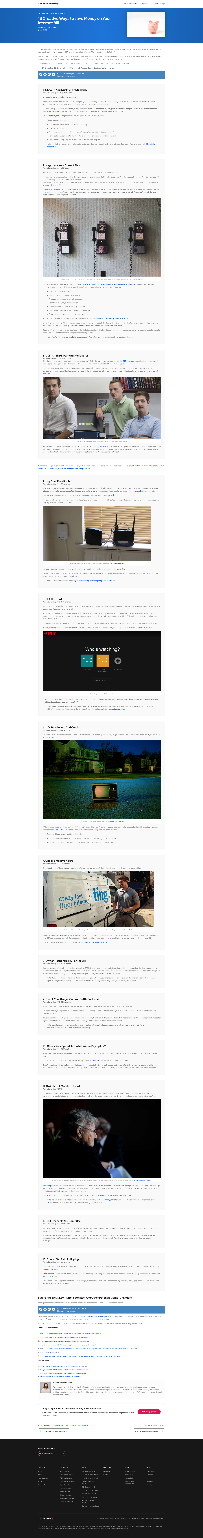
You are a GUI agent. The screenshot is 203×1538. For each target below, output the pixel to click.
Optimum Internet (66, 1502)
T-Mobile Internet (66, 1478)
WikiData (150, 1485)
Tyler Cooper (52, 27)
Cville (130, 930)
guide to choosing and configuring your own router (95, 580)
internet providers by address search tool (113, 318)
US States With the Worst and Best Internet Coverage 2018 (60, 1376)
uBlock (50, 1202)
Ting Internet (65, 935)
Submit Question (149, 1412)
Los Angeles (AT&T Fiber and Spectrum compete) (67, 468)
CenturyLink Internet (67, 1481)
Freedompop (48, 1185)
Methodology (43, 1478)
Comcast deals (61, 830)
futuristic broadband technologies (94, 1316)
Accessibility (129, 1478)
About (40, 1471)
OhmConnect (48, 1273)
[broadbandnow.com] (48, 4)
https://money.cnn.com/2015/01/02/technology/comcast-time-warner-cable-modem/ (68, 1345)
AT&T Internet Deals (88, 1471)
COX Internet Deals (88, 1487)
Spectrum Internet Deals (90, 1475)
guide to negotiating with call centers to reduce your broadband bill (108, 284)
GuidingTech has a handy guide (102, 1200)
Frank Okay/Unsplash (117, 821)
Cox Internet (64, 1485)
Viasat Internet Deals (89, 1494)
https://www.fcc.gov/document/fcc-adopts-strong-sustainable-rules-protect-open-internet (69, 1333)
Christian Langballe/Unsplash (142, 1180)
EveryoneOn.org (58, 116)
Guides (105, 1475)
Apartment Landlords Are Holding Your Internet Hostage (56, 1431)
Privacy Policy (130, 1471)
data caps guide (118, 709)
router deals (137, 491)
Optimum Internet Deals (90, 1506)
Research (106, 1471)
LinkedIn (150, 1475)
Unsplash (140, 279)
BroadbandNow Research (51, 13)
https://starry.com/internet (48, 1352)
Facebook (150, 1471)
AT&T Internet (64, 1471)
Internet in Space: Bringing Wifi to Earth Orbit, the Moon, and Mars (63, 1373)
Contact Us (42, 1485)
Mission (40, 1475)
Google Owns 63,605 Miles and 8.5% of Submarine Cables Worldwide (64, 1370)
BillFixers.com (128, 361)
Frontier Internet (66, 1488)
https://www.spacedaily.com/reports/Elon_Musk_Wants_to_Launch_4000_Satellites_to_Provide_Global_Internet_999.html (79, 1356)
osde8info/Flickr (119, 563)
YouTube (150, 1481)
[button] (131, 3)
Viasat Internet (65, 1492)
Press (40, 1481)
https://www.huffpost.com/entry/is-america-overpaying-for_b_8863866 (63, 1337)
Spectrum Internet (66, 1475)
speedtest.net (98, 1060)
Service (103, 446)
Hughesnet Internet (67, 1498)
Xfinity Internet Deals (89, 1497)
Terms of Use (129, 1475)
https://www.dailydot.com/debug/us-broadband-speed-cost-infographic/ (64, 1341)
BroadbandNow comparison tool (96, 942)
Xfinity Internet (65, 1495)
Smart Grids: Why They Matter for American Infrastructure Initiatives (63, 1366)
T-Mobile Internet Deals (90, 1478)
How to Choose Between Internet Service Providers (150, 1431)
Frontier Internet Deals (90, 1490)
